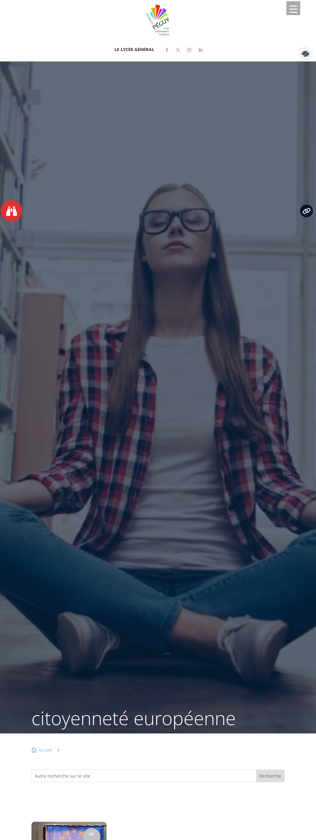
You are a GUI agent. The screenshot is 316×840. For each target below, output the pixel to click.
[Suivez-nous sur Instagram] (189, 50)
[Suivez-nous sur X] (178, 50)
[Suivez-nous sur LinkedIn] (200, 50)
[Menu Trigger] (293, 8)
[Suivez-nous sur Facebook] (167, 50)
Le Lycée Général (134, 49)
